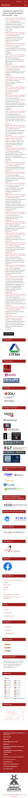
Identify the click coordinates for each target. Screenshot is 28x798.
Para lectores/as (8, 627)
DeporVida (5, 587)
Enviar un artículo (9, 333)
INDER (4, 589)
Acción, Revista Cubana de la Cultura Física (12, 580)
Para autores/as (8, 630)
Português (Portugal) (9, 616)
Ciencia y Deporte (7, 585)
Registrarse (19, 1)
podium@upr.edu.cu (11, 759)
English (6, 609)
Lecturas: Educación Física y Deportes (11, 594)
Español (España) (8, 612)
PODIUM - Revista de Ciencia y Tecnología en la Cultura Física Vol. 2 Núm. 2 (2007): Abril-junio (15, 34)
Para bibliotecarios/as (9, 633)
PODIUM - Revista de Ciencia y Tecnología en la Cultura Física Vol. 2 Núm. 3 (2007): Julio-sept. (15, 45)
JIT (4, 592)
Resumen (7, 31)
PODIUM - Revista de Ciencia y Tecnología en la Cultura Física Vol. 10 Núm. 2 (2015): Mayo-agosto (15, 278)
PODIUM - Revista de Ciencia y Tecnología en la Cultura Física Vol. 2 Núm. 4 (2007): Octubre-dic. (15, 138)
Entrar (25, 1)
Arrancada (5, 582)
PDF (11, 31)
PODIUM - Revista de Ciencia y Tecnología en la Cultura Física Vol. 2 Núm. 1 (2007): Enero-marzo (15, 20)
